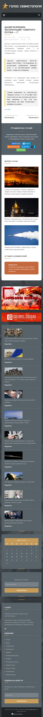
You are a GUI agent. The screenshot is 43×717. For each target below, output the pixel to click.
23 (36, 557)
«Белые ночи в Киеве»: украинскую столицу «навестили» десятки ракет (20, 248)
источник (7, 109)
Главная (8, 659)
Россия (8, 639)
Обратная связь (11, 675)
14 (27, 553)
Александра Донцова (11, 39)
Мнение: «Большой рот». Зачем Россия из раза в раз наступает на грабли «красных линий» (21, 220)
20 (21, 557)
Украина (8, 652)
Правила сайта (10, 665)
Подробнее (8, 344)
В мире (28, 37)
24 (7, 560)
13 (21, 553)
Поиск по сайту (10, 668)
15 (31, 553)
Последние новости (12, 662)
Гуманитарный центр (12, 655)
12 (17, 553)
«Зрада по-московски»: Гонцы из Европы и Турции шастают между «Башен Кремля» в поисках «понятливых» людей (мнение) (19, 192)
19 (17, 557)
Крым (8, 643)
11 (12, 553)
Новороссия (10, 649)
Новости (22, 37)
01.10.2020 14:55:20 (10, 37)
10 (7, 553)
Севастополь (10, 646)
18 (12, 557)
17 (7, 557)
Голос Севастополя (30, 709)
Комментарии (10, 671)
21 (27, 557)
